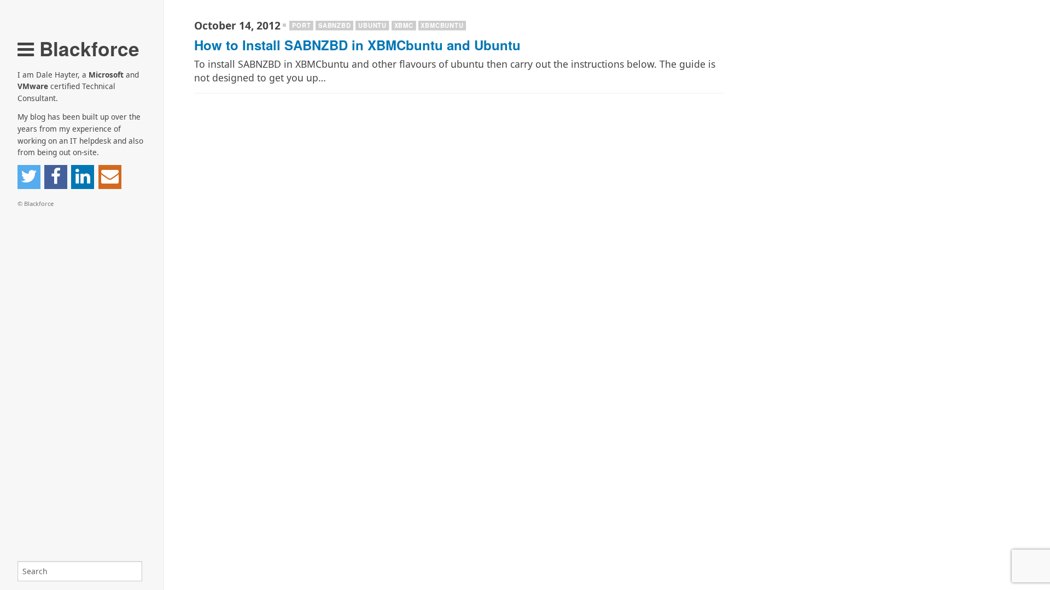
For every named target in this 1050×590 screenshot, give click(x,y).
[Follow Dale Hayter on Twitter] (29, 177)
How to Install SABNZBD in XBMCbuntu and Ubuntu (357, 45)
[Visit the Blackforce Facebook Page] (55, 177)
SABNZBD (334, 25)
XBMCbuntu (442, 25)
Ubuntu (372, 25)
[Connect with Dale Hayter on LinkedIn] (82, 177)
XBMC (403, 25)
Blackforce (86, 48)
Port (301, 25)
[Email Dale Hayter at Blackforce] (109, 177)
